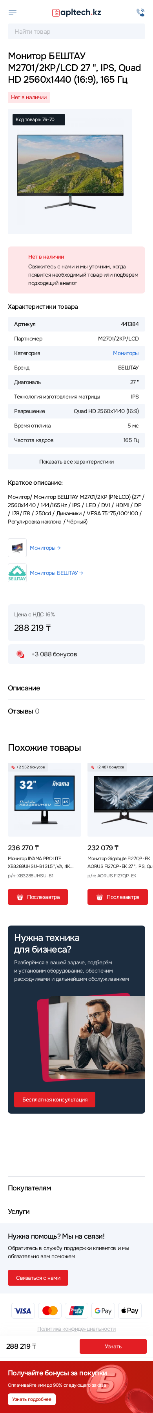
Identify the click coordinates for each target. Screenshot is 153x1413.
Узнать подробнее (31, 1399)
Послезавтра (43, 896)
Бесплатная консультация (54, 1099)
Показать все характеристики (76, 461)
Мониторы (126, 353)
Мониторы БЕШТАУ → (56, 572)
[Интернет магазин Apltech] (76, 12)
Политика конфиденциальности (76, 1328)
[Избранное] (72, 772)
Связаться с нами (38, 1277)
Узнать (113, 1346)
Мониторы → (45, 547)
